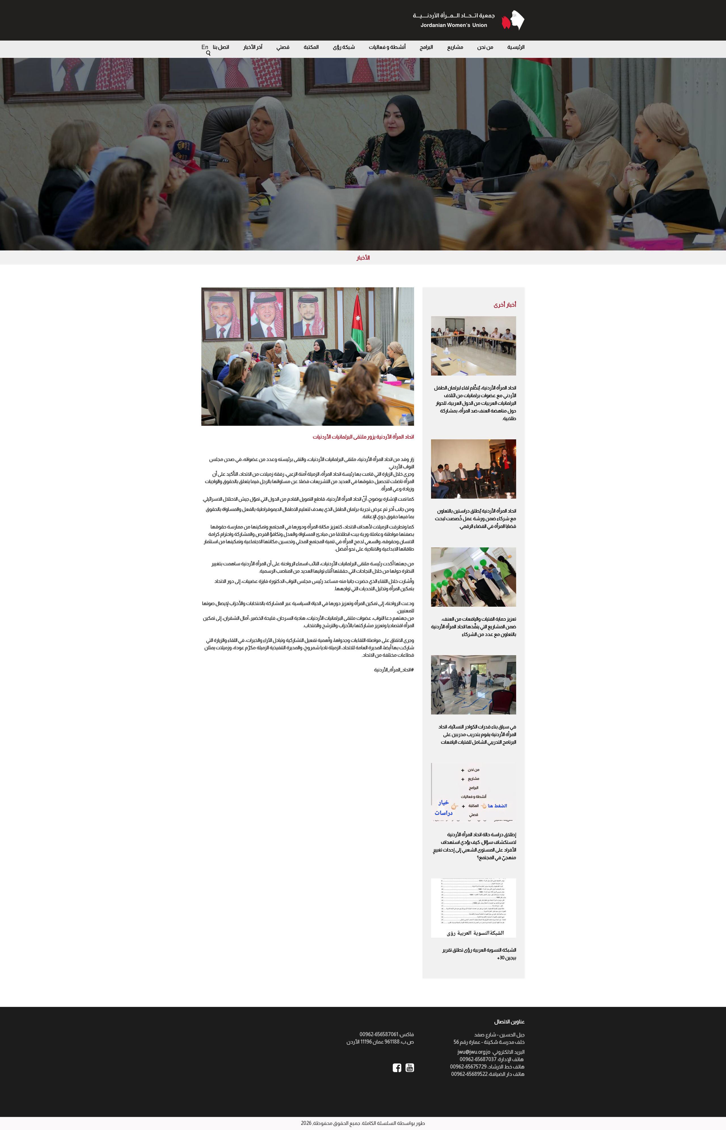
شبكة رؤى (344, 47)
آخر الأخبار (252, 47)
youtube (410, 1068)
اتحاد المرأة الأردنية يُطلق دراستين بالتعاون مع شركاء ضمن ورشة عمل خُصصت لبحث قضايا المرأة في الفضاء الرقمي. (475, 518)
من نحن (485, 47)
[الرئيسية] (469, 20)
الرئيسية (516, 47)
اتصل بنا (221, 47)
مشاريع (455, 47)
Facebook (397, 1068)
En (204, 47)
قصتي (283, 47)
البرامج (426, 47)
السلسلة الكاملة (379, 1123)
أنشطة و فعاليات (387, 47)
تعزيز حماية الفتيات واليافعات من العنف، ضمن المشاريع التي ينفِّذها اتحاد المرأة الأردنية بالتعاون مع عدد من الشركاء (473, 626)
